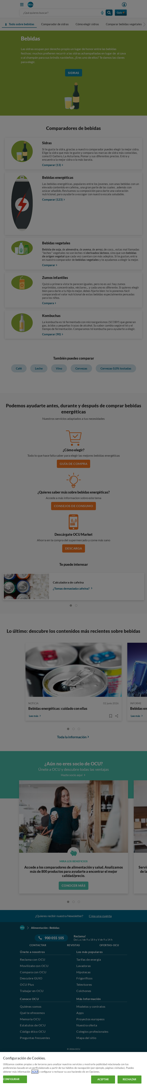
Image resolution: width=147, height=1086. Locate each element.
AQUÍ (35, 1071)
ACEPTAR (103, 1079)
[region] (73, 1069)
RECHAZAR (129, 1079)
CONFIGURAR (11, 1079)
